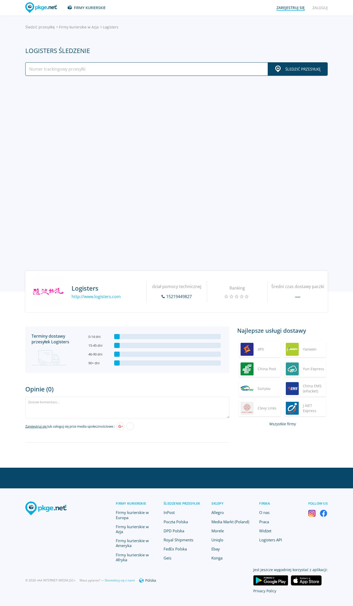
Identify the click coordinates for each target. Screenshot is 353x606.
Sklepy (217, 503)
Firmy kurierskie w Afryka (132, 557)
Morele (217, 530)
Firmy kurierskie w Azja (79, 27)
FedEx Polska (175, 548)
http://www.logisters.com (96, 296)
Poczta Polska (176, 521)
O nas (264, 512)
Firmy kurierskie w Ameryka (132, 543)
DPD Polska (174, 530)
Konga (216, 557)
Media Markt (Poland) (230, 521)
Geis (167, 557)
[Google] (120, 426)
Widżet (265, 530)
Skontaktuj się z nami (120, 580)
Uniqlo (217, 539)
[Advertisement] (176, 125)
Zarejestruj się (36, 426)
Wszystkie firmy (282, 424)
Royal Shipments (178, 539)
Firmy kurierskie (90, 7)
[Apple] (130, 426)
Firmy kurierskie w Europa (132, 515)
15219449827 (179, 296)
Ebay (215, 548)
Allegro (217, 512)
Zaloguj (320, 7)
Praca (264, 521)
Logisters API (270, 539)
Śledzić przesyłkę (40, 27)
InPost (169, 512)
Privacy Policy (264, 591)
